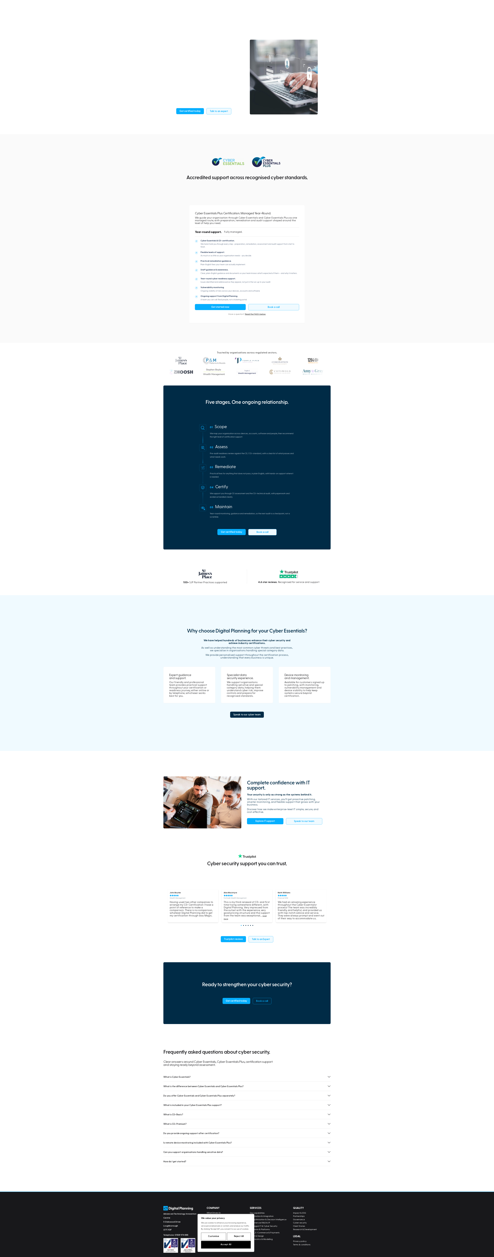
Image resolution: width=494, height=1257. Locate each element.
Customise (213, 1236)
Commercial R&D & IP (260, 1223)
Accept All (225, 1244)
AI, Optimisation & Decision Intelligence (268, 1220)
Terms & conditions (301, 1245)
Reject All (239, 1236)
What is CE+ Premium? (175, 1124)
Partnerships (299, 1216)
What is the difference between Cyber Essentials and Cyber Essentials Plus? (203, 1086)
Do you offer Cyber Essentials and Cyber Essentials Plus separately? (199, 1096)
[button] (241, 925)
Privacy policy (300, 1241)
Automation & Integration (262, 1216)
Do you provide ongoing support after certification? (191, 1133)
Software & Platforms (260, 1229)
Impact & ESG (299, 1213)
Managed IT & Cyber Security (263, 1226)
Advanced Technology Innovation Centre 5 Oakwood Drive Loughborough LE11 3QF (179, 1222)
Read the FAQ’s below (255, 314)
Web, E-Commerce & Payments (265, 1233)
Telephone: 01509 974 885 (175, 1235)
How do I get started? (174, 1161)
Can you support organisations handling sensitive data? (193, 1152)
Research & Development (305, 1229)
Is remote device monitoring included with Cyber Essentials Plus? (197, 1143)
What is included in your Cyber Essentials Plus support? (192, 1105)
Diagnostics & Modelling (261, 1239)
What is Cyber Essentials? (177, 1077)
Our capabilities (257, 1213)
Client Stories (299, 1226)
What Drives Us (214, 1213)
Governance (299, 1220)
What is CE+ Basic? (173, 1114)
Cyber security (300, 1223)
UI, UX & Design (257, 1236)
